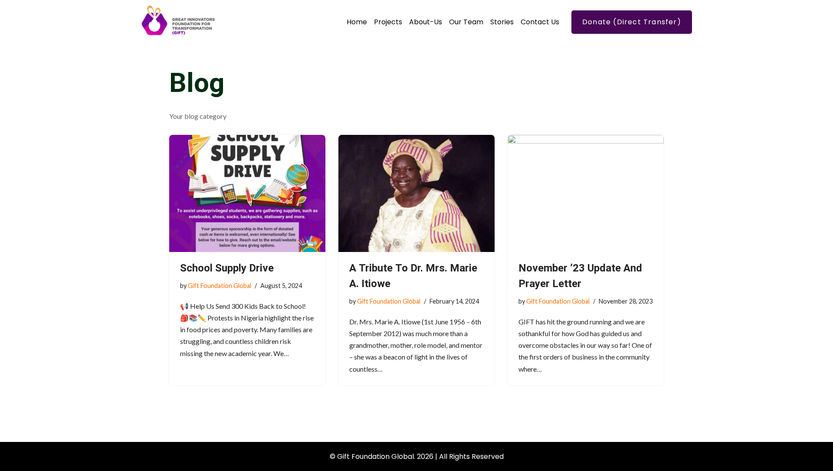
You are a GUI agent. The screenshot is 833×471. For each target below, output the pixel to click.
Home (357, 22)
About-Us (425, 22)
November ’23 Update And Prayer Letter (580, 276)
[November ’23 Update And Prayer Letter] (586, 193)
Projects (388, 22)
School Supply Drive (227, 268)
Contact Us (540, 22)
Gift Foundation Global (219, 285)
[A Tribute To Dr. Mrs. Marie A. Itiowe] (416, 193)
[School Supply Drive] (247, 193)
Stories (502, 22)
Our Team (466, 22)
